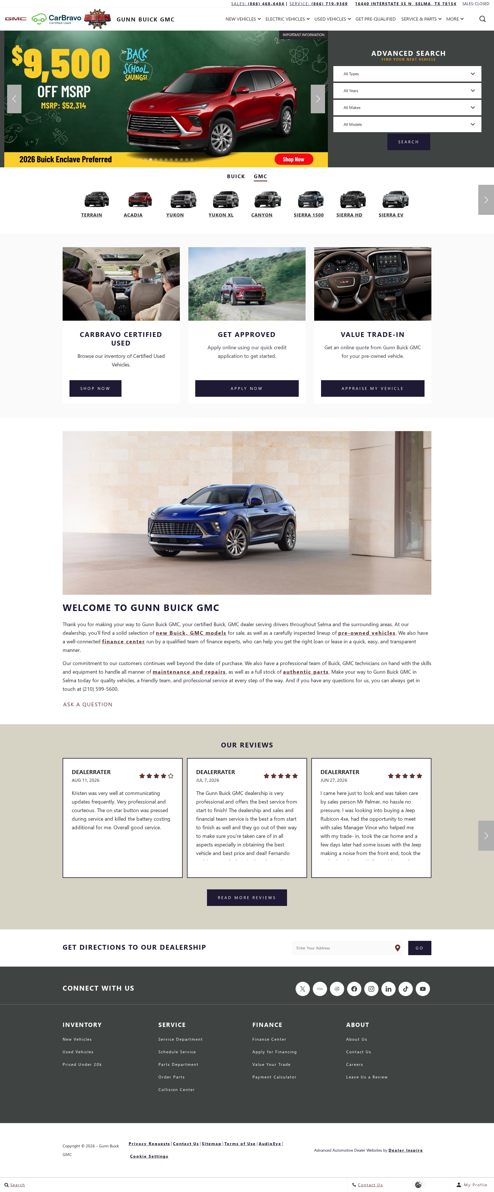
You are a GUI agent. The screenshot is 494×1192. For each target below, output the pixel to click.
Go (420, 948)
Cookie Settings (149, 1156)
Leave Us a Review (367, 1077)
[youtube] (423, 989)
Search (408, 141)
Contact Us (358, 1052)
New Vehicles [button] (240, 20)
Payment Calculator (274, 1077)
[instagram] (371, 989)
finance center (123, 641)
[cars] (320, 989)
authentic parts (306, 671)
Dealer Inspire (406, 1150)
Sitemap (212, 1143)
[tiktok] (406, 989)
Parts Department (178, 1064)
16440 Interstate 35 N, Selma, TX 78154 (406, 3)
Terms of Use (240, 1143)
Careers (354, 1064)
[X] (303, 989)
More (452, 20)
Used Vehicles (78, 1052)
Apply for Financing (274, 1052)
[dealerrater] (337, 989)
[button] (482, 18)
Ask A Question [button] (88, 704)
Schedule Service (177, 1052)
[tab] (236, 176)
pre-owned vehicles (367, 632)
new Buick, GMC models (191, 632)
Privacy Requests (149, 1143)
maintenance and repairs (189, 671)
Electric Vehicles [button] (285, 20)
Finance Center (269, 1039)
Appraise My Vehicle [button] (373, 388)
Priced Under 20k (82, 1064)
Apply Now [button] (247, 388)
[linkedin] (388, 989)
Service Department (180, 1039)
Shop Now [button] (95, 388)
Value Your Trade (271, 1064)
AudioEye (270, 1143)
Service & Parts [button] (419, 20)
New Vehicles (77, 1039)
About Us (356, 1039)
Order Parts (171, 1077)
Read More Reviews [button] (247, 897)
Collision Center (176, 1090)
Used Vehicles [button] (330, 20)
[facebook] (354, 989)
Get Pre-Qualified (376, 19)
